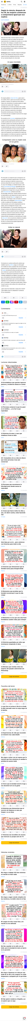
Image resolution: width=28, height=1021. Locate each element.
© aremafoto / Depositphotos (6, 249)
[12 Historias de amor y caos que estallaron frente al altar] (14, 423)
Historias (3, 412)
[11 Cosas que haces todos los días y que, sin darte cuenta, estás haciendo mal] (14, 500)
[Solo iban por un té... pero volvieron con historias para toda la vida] (14, 532)
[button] (5, 297)
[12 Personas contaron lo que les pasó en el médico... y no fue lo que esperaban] (14, 396)
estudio (4, 270)
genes (13, 197)
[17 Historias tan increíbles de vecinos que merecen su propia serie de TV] (14, 824)
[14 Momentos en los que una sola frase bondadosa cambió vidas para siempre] (14, 607)
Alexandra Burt (7, 191)
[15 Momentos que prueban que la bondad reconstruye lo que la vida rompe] (14, 581)
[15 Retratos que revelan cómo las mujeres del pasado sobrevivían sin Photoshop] (14, 656)
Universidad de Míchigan (10, 186)
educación (5, 218)
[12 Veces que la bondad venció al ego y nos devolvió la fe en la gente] (14, 773)
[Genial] (7, 2)
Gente (2, 7)
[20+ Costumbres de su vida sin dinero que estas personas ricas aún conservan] (14, 447)
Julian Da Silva (14, 98)
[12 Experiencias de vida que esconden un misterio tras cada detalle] (14, 722)
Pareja (2, 763)
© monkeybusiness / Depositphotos (7, 163)
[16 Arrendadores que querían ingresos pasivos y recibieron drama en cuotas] (14, 372)
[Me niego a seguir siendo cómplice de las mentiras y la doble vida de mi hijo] (14, 886)
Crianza (2, 787)
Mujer (2, 672)
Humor (2, 386)
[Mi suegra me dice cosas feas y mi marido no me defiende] (14, 911)
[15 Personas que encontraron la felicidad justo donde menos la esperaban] (14, 474)
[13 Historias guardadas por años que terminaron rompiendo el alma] (14, 632)
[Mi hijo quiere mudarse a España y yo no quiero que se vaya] (14, 988)
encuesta (12, 118)
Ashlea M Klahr (18, 200)
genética (11, 264)
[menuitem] (3, 4)
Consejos (3, 464)
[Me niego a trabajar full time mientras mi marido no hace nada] (14, 862)
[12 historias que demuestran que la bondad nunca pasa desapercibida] (14, 556)
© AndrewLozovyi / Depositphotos (7, 84)
